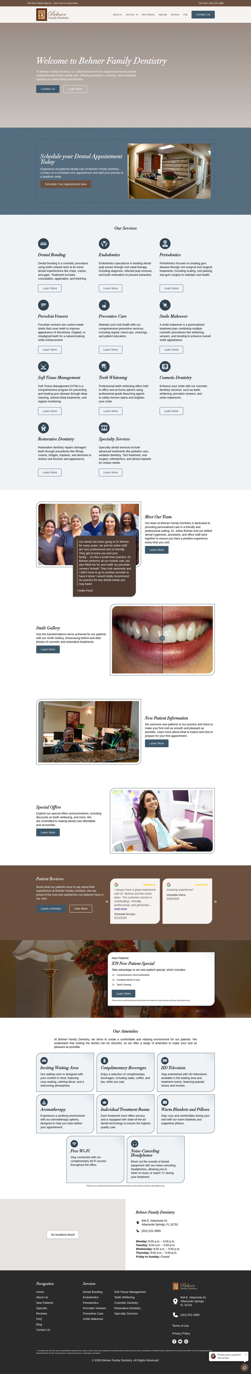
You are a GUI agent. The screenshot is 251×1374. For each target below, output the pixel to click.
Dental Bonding (92, 1292)
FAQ (185, 14)
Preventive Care (93, 1313)
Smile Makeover (93, 1319)
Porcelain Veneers (94, 1308)
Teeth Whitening (124, 1297)
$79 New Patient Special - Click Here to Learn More (52, 3)
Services (130, 14)
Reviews (175, 14)
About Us (117, 14)
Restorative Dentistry (127, 1308)
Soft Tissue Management (130, 1292)
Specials (163, 14)
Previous (107, 901)
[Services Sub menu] (137, 14)
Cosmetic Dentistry (126, 1302)
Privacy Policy (181, 1333)
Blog (39, 1324)
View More (81, 908)
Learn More (75, 89)
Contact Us (203, 14)
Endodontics (91, 1297)
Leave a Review (51, 908)
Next (215, 901)
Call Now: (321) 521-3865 (211, 3)
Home (40, 1292)
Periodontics (91, 1302)
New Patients (148, 14)
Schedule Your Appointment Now (66, 184)
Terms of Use (180, 1325)
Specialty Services (126, 1313)
